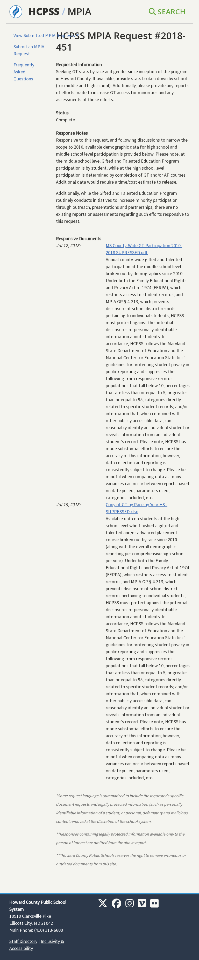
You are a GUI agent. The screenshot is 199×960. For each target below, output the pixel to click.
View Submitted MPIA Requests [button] (44, 35)
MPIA (79, 11)
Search (171, 11)
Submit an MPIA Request (28, 50)
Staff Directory (23, 941)
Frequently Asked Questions (23, 72)
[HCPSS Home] (15, 11)
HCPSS (44, 11)
